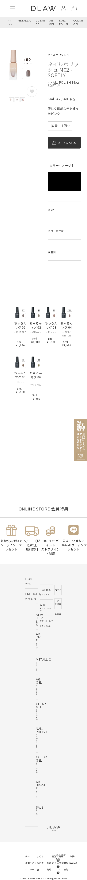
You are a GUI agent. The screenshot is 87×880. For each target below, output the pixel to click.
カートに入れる (67, 142)
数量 (54, 126)
